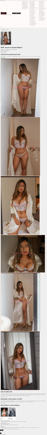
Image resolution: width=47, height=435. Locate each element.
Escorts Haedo (41, 4)
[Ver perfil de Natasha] (11, 412)
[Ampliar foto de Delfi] (6, 44)
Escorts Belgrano (32, 5)
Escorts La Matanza (42, 5)
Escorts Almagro (32, 3)
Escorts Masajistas (25, 5)
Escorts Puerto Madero (33, 17)
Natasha (10, 418)
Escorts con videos (25, 2)
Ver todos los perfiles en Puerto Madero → (6, 407)
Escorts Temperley (41, 15)
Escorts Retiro (32, 19)
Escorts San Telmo (32, 20)
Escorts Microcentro (32, 12)
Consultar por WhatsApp (4, 51)
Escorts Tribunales (32, 21)
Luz (2, 418)
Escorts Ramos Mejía (42, 12)
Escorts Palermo (32, 16)
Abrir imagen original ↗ (3, 434)
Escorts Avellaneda (41, 2)
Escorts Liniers (32, 11)
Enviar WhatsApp (3, 57)
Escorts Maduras (24, 4)
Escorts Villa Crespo (32, 22)
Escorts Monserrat (32, 13)
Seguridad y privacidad (15, 424)
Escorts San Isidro (41, 13)
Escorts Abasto (32, 2)
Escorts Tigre (41, 16)
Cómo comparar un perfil (4, 424)
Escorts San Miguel (41, 14)
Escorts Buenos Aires (41, 1)
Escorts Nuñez (32, 14)
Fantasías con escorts (25, 3)
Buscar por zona (9, 424)
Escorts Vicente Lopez (42, 17)
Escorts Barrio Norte (32, 4)
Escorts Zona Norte (41, 18)
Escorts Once (32, 15)
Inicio (3, 28)
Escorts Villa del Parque (33, 23)
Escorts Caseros (41, 3)
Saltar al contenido (2, 0)
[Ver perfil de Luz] (4, 412)
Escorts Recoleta (32, 18)
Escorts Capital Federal (32, 1)
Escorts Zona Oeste (42, 19)
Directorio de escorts (24, 1)
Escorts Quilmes (41, 11)
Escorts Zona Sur (41, 20)
